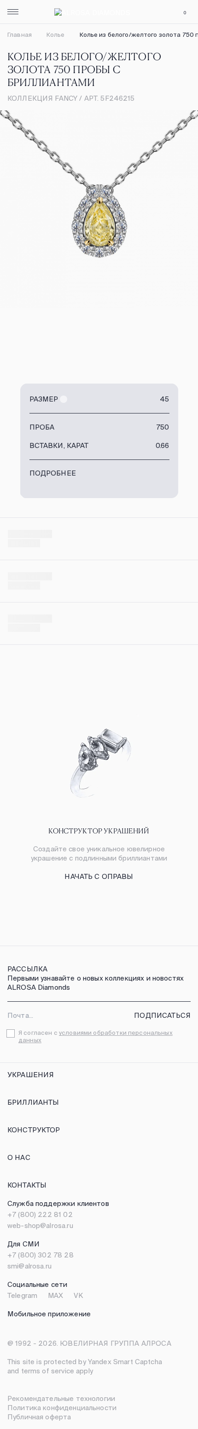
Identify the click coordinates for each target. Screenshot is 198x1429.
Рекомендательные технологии (61, 1398)
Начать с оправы (98, 876)
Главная (19, 34)
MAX (55, 1295)
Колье (56, 34)
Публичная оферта (39, 1417)
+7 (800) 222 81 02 (40, 1214)
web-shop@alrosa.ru (40, 1225)
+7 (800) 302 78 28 (40, 1255)
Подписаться (162, 1015)
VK (78, 1295)
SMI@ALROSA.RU (29, 1266)
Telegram (22, 1295)
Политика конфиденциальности (61, 1408)
